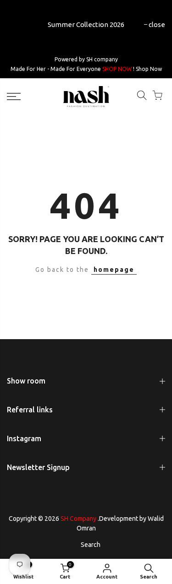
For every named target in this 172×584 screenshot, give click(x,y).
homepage (114, 269)
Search (90, 544)
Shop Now (149, 69)
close (157, 24)
